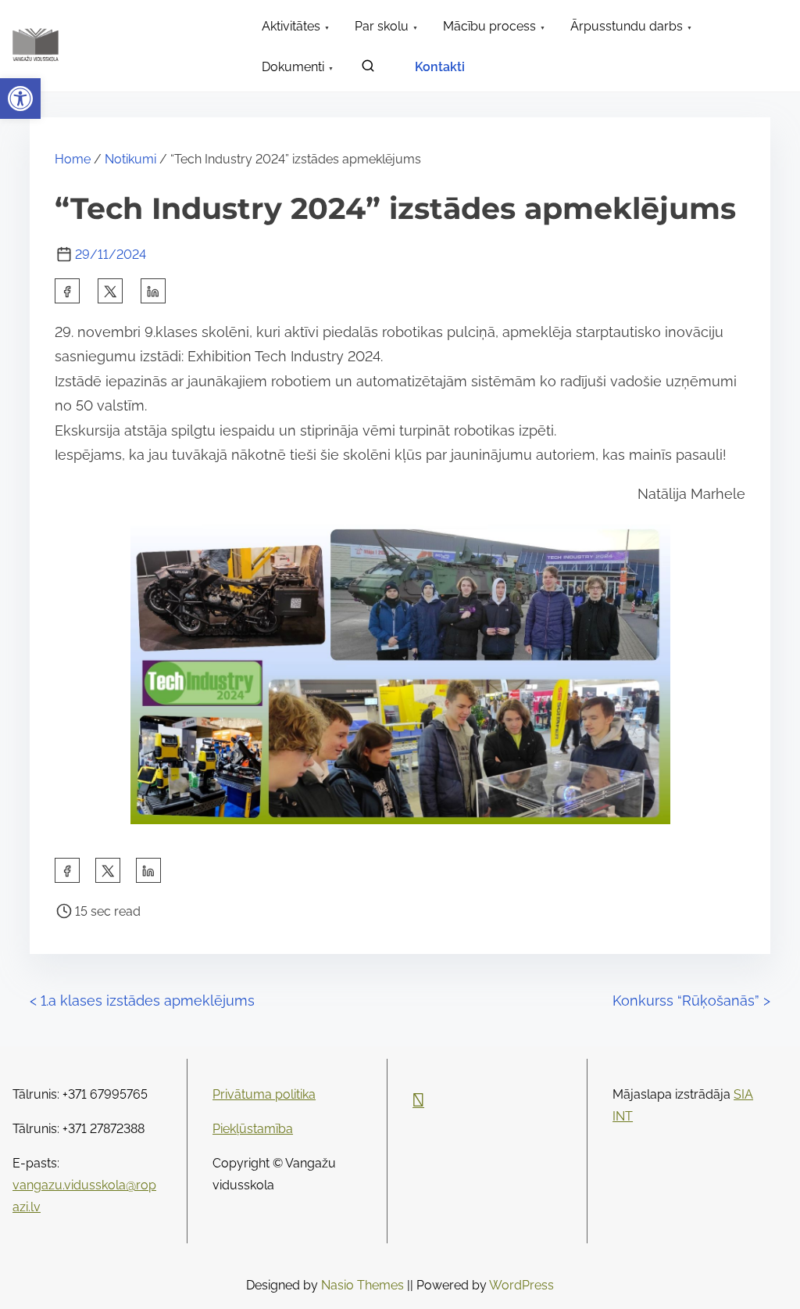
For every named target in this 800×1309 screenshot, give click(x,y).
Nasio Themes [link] (364, 1285)
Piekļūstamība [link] (252, 1128)
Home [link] (73, 159)
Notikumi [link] (130, 159)
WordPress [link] (521, 1285)
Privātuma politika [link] (264, 1094)
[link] (20, 98)
